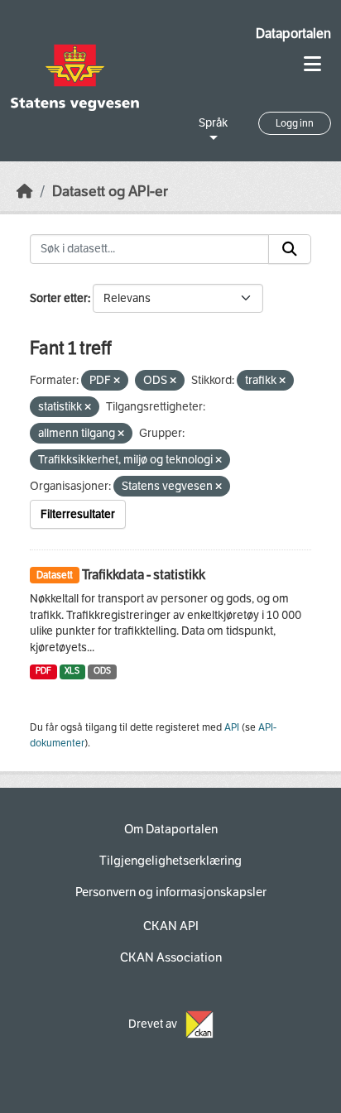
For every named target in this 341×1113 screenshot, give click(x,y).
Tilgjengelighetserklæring (170, 860)
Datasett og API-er (110, 191)
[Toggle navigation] (312, 64)
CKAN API (171, 926)
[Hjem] (25, 191)
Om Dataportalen (171, 829)
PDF (43, 670)
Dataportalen (293, 33)
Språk (213, 123)
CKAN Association (171, 957)
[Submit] (289, 249)
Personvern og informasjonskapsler (171, 892)
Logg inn (295, 123)
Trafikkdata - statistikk (143, 575)
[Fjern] (116, 381)
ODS (102, 670)
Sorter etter (59, 298)
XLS (72, 670)
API (231, 727)
